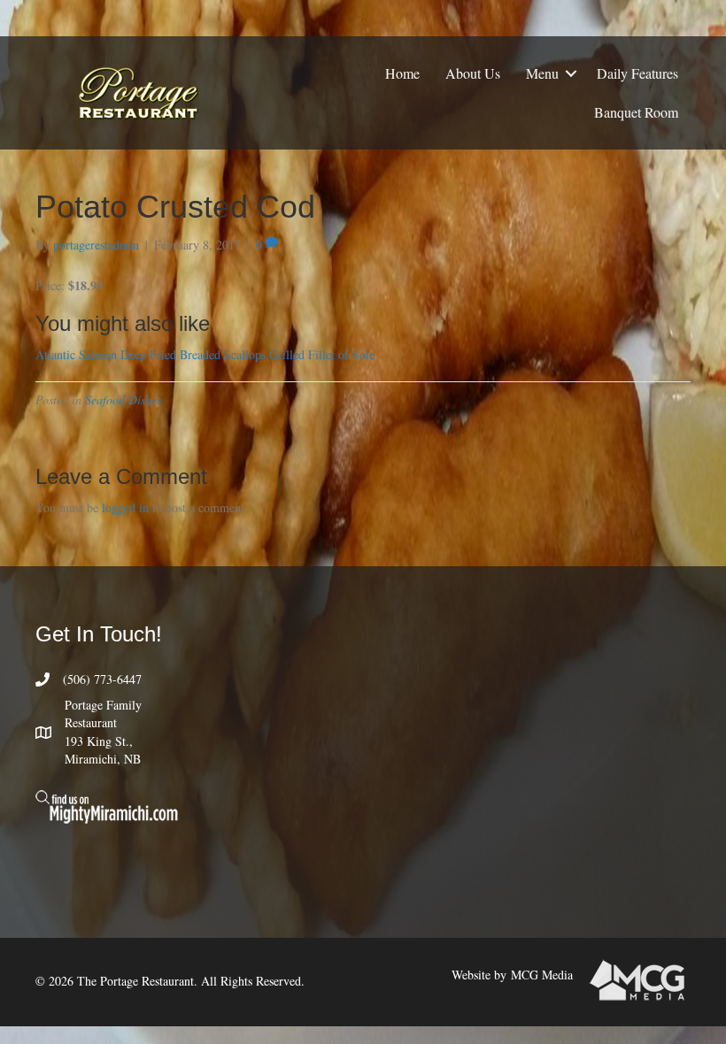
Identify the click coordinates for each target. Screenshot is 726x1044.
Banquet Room (636, 112)
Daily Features (637, 73)
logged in (125, 507)
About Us (472, 73)
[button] (571, 73)
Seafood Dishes (123, 399)
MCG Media (542, 974)
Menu (542, 73)
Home (402, 73)
